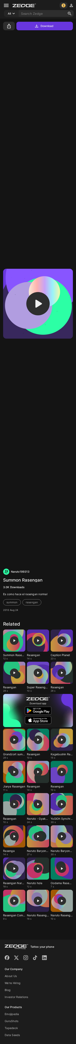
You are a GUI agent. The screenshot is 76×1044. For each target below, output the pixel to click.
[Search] (69, 13)
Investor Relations (16, 997)
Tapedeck (11, 1028)
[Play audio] (38, 303)
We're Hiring (12, 983)
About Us (11, 976)
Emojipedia (12, 1014)
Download (47, 26)
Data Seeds (12, 1035)
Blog (8, 990)
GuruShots (11, 1021)
